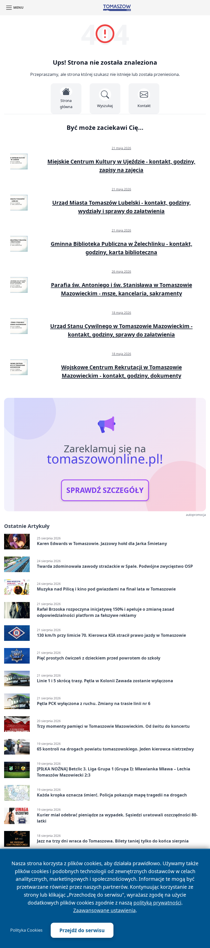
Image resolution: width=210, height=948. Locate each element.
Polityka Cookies (26, 930)
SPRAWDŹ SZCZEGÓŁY (104, 490)
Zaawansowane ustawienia (104, 910)
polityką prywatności (157, 902)
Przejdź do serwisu (82, 930)
